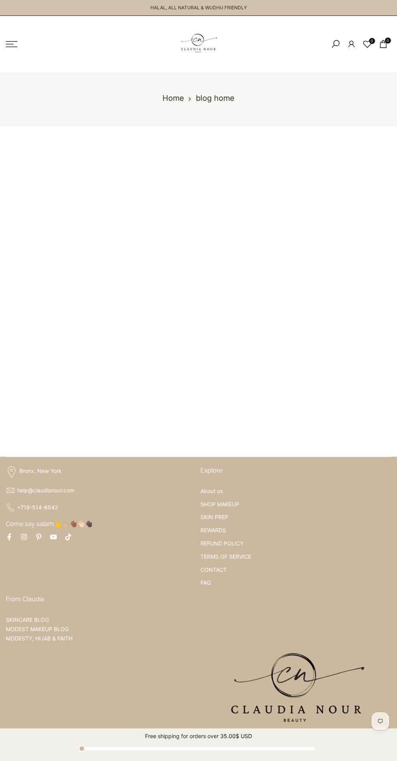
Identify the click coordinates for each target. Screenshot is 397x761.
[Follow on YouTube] (53, 537)
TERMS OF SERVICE (225, 556)
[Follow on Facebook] (9, 537)
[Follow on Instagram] (24, 537)
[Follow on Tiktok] (68, 537)
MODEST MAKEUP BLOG (37, 629)
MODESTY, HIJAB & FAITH (39, 638)
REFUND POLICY (221, 543)
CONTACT (213, 569)
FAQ (205, 582)
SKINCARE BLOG (27, 619)
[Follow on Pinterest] (38, 537)
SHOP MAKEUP (219, 504)
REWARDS (213, 530)
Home (173, 98)
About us (211, 491)
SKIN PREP (214, 517)
